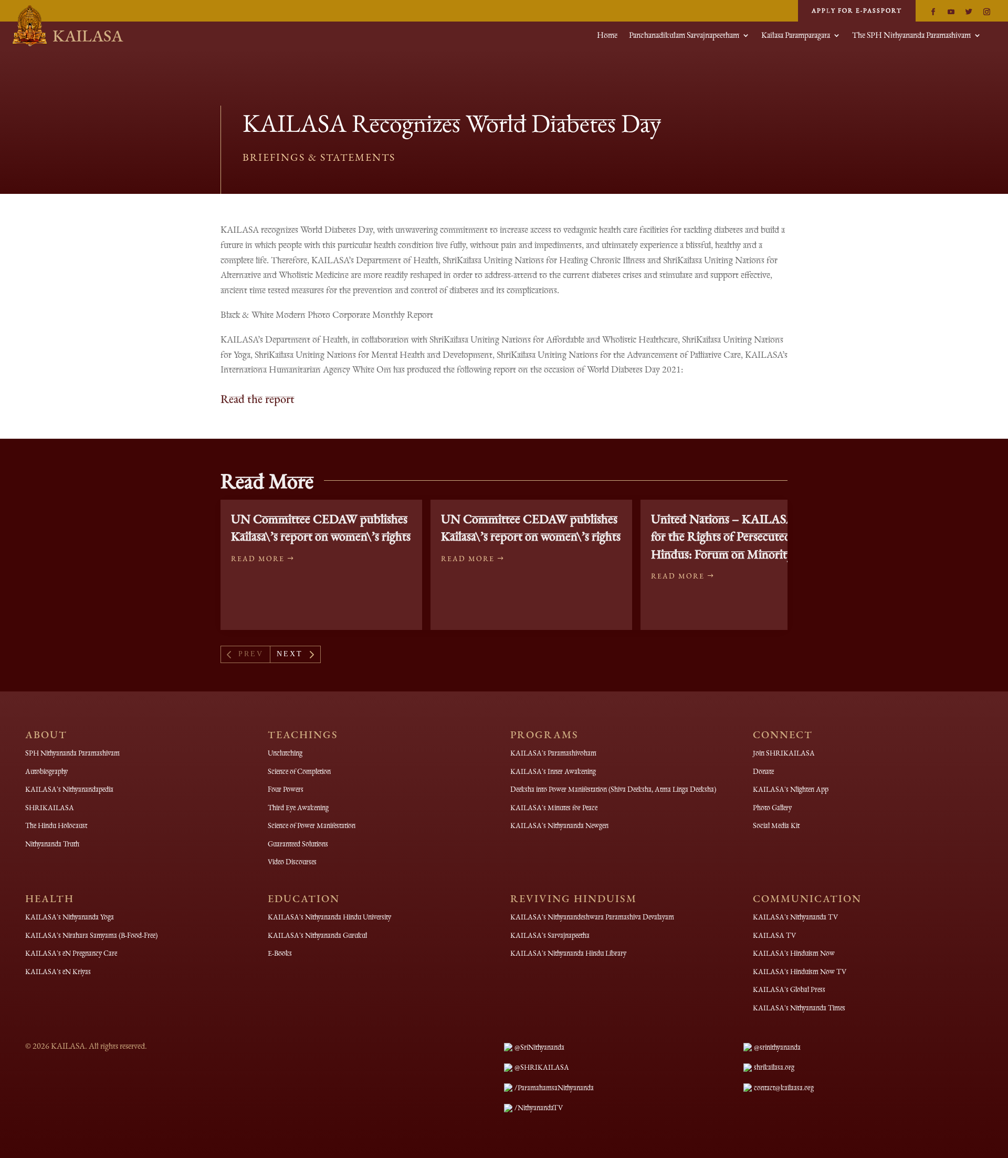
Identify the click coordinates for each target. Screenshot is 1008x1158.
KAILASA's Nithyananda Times (799, 1007)
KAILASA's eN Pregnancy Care (71, 953)
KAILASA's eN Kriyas (58, 971)
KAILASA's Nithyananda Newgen (559, 825)
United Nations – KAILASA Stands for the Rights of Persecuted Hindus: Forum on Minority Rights (741, 536)
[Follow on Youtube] (951, 12)
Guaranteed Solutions (298, 844)
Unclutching (285, 753)
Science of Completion (299, 771)
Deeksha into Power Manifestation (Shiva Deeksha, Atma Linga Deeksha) (613, 789)
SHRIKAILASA (49, 807)
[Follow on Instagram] (986, 12)
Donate (763, 771)
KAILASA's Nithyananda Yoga (69, 917)
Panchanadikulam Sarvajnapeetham (684, 36)
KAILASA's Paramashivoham (553, 753)
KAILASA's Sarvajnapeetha (550, 935)
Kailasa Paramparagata (795, 36)
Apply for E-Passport (857, 10)
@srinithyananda (777, 1047)
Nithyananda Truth (52, 844)
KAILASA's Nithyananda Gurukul (317, 935)
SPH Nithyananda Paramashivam (72, 753)
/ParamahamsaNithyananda (554, 1087)
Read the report (257, 399)
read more (258, 558)
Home (607, 36)
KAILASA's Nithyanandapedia (69, 789)
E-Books (280, 953)
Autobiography (46, 771)
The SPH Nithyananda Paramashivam (911, 36)
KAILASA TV (774, 935)
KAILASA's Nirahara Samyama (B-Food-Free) (91, 935)
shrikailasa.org (774, 1067)
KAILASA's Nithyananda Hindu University (329, 917)
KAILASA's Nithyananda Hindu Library (568, 953)
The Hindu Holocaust (56, 825)
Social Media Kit (776, 825)
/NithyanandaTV (538, 1107)
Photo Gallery (772, 807)
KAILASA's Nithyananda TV (795, 917)
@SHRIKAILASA (541, 1067)
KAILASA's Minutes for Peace (553, 807)
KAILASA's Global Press (789, 989)
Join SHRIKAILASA (784, 753)
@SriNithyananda (539, 1047)
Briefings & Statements (319, 157)
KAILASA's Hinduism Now (794, 953)
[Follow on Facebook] (933, 12)
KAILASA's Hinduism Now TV (799, 971)
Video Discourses (292, 861)
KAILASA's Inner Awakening (553, 771)
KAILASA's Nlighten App (790, 789)
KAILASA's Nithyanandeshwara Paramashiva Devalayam (592, 917)
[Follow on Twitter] (968, 12)
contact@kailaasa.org (784, 1087)
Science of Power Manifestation (311, 825)
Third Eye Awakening (298, 807)
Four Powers (285, 789)
